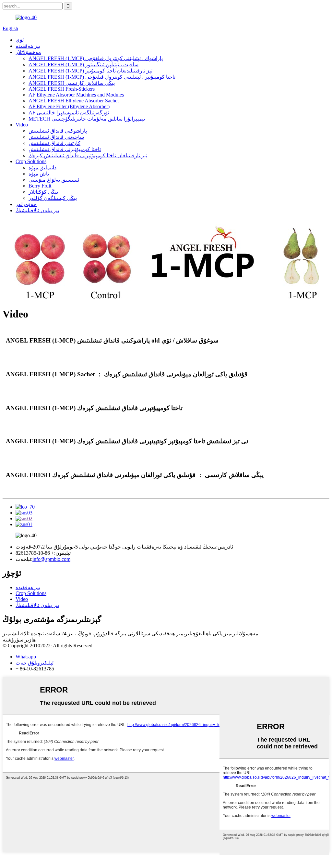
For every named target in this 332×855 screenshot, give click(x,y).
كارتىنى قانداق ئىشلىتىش (54, 143)
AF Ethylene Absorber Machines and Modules (76, 94)
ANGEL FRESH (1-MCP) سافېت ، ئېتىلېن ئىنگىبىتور (83, 64)
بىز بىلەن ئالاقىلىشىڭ (37, 210)
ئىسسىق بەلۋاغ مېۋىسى (54, 180)
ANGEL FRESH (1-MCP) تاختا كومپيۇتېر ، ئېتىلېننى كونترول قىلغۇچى (102, 77)
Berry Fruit (40, 185)
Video (22, 124)
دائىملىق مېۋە (42, 167)
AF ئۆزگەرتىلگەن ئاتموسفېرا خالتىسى (69, 112)
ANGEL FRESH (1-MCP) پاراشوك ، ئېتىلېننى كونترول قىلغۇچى (96, 58)
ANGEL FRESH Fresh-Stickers (62, 89)
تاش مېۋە (39, 173)
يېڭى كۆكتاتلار (43, 192)
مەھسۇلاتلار (28, 52)
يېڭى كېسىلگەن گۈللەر (53, 198)
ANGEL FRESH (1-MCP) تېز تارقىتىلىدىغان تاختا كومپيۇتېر (90, 70)
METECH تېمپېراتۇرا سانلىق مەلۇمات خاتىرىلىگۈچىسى (87, 119)
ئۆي (20, 40)
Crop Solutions (31, 161)
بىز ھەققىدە (28, 46)
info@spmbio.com (51, 559)
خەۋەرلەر (26, 204)
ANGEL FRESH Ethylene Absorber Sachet (74, 100)
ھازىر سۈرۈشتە (19, 639)
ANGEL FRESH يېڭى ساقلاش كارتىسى (72, 83)
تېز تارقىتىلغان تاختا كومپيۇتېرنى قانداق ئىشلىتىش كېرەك (88, 155)
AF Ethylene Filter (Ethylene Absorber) (69, 106)
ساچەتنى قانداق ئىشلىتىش (56, 137)
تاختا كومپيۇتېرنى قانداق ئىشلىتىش (65, 149)
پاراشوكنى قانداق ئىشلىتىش (58, 131)
